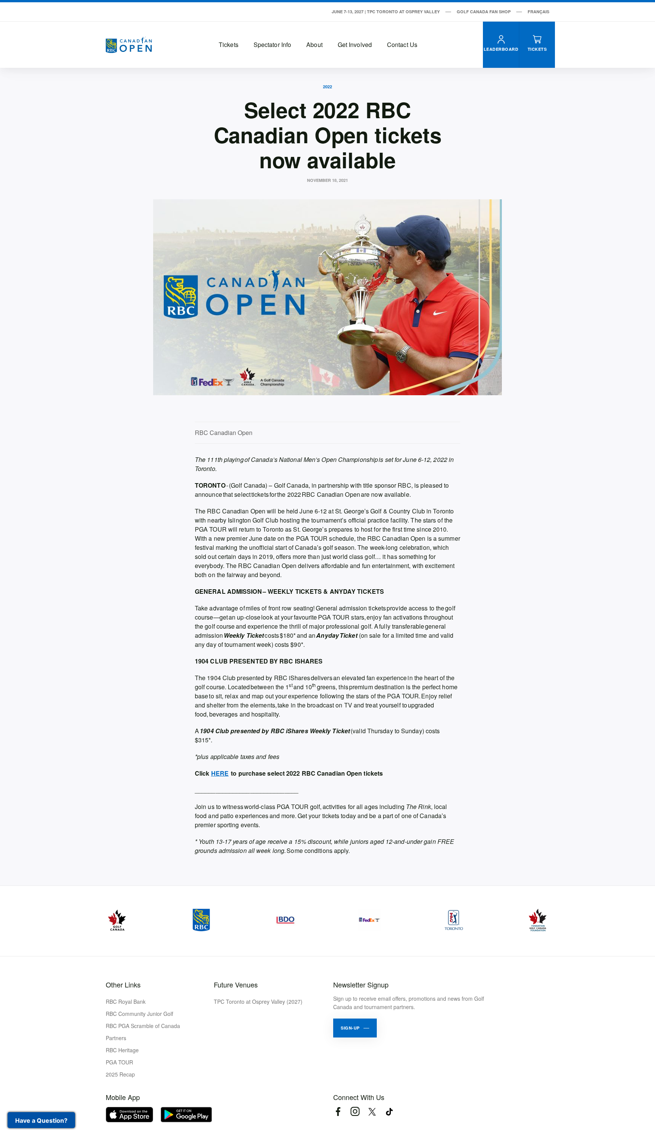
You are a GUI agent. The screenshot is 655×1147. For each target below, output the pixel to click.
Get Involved (355, 44)
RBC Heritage (122, 1050)
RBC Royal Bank (126, 1001)
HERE (220, 773)
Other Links (123, 984)
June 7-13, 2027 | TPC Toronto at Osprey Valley (386, 11)
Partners (116, 1038)
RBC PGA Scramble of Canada (143, 1026)
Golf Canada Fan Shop (484, 11)
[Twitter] (372, 1111)
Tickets (228, 44)
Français (538, 11)
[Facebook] (338, 1111)
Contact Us (402, 44)
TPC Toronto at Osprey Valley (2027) (258, 1001)
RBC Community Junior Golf (139, 1013)
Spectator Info (272, 44)
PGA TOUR (119, 1062)
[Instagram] (355, 1111)
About (314, 44)
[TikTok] (389, 1111)
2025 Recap (120, 1074)
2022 (327, 86)
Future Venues (236, 984)
